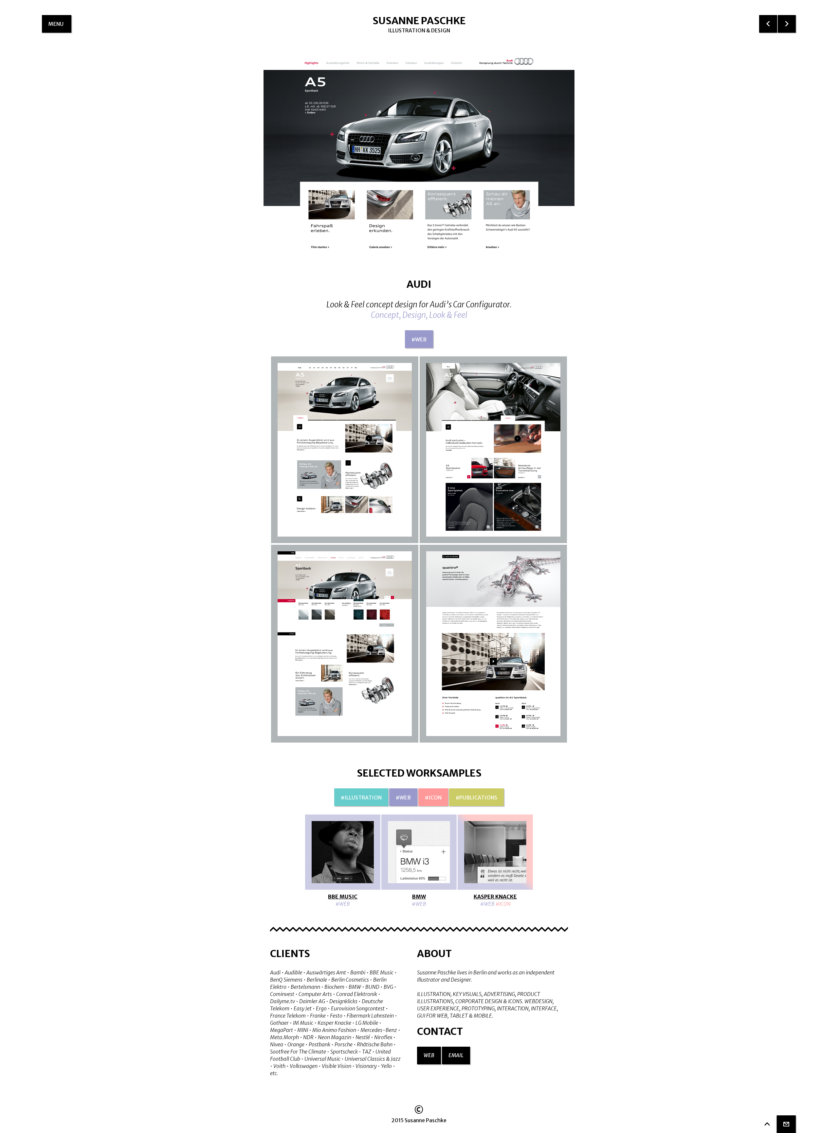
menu (59, 27)
